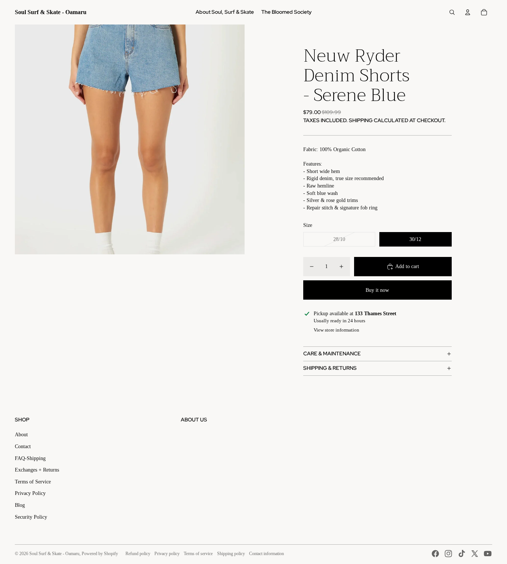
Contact (23, 446)
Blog (20, 505)
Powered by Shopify (100, 553)
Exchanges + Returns (37, 470)
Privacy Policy (30, 493)
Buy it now (377, 290)
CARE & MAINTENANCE (332, 353)
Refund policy (137, 553)
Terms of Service (33, 482)
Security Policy (31, 517)
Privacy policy (167, 553)
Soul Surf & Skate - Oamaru (54, 553)
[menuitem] (225, 12)
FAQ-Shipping (30, 458)
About (21, 434)
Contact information (266, 553)
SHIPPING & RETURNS (330, 368)
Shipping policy (231, 553)
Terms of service (198, 553)
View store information (336, 330)
